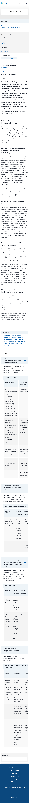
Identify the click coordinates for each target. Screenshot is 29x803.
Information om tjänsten (14, 767)
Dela (3, 71)
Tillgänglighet (14, 779)
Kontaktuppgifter (14, 770)
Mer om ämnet (4, 51)
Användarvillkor (14, 776)
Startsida (3, 25)
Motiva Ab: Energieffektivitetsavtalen (14, 345)
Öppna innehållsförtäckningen (9, 43)
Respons (14, 773)
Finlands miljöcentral (6, 39)
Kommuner (4, 58)
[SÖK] (19, 3)
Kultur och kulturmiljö (6, 29)
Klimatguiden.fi (15, 797)
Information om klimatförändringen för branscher (12, 27)
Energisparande (12, 58)
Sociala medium (13, 782)
